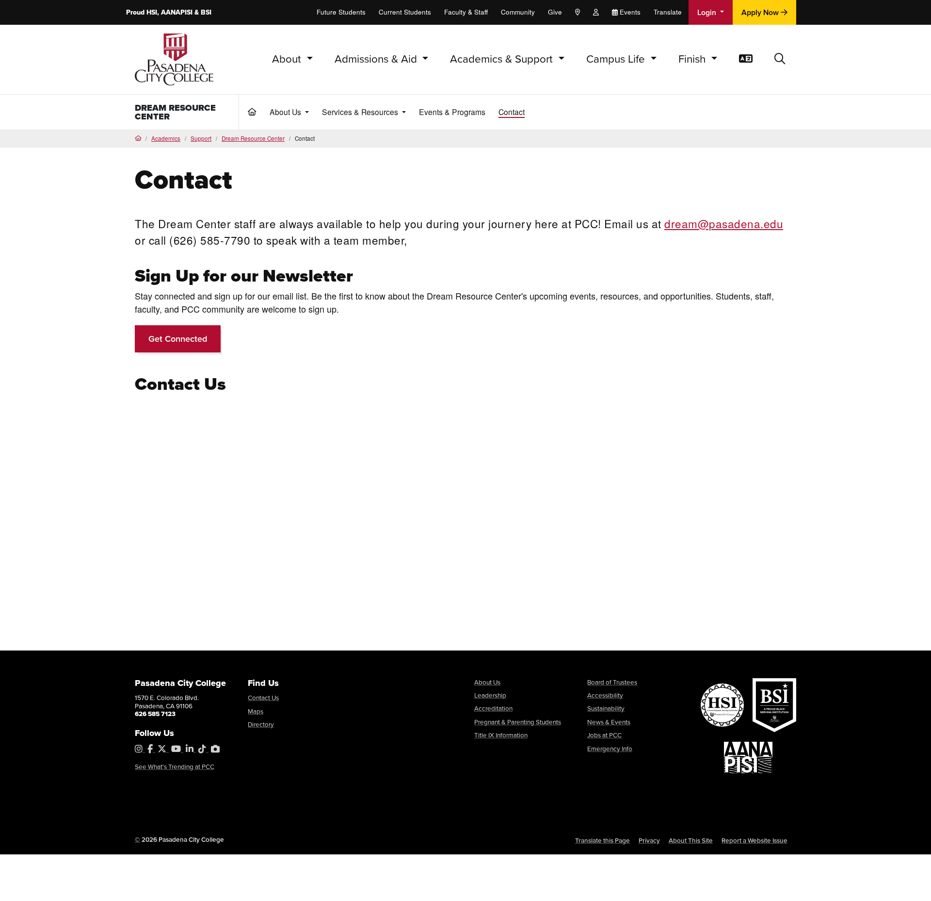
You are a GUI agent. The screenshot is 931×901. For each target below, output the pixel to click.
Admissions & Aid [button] (377, 59)
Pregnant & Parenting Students (517, 722)
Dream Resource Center (175, 112)
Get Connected (177, 339)
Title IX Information (501, 735)
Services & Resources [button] (361, 111)
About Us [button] (286, 111)
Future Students (341, 12)
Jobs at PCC (604, 735)
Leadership (490, 695)
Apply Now (761, 12)
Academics (165, 138)
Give (555, 12)
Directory (261, 724)
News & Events (608, 722)
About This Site (691, 840)
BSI (206, 12)
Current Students (405, 12)
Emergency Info (609, 748)
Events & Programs (452, 111)
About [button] (288, 59)
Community (518, 12)
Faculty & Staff (466, 12)
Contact (511, 111)
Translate (668, 12)
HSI (151, 12)
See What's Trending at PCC (174, 766)
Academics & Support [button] (503, 59)
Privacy (649, 840)
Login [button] (707, 12)
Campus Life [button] (617, 59)
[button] (780, 59)
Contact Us (263, 697)
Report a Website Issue (754, 840)
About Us (487, 682)
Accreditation (493, 708)
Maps (255, 711)
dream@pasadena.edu (723, 223)
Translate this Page (602, 840)
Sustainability (606, 708)
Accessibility (605, 695)
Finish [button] (693, 59)
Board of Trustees (612, 682)
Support (201, 138)
